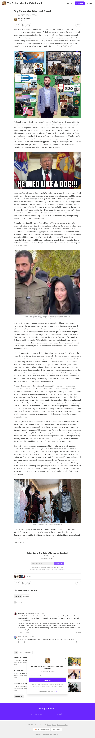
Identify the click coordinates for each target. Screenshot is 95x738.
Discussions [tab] (27, 652)
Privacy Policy (61, 686)
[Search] (68, 3)
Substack (38, 734)
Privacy (49, 725)
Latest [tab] (21, 652)
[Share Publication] (72, 3)
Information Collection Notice (47, 686)
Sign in (89, 3)
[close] (65, 658)
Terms (54, 725)
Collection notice (62, 725)
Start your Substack (42, 729)
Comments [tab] (18, 596)
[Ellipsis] (80, 613)
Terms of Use (56, 684)
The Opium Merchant (24, 18)
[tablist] (22, 596)
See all (17, 696)
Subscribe (79, 3)
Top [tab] (16, 652)
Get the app (56, 729)
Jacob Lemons (22, 637)
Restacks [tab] (26, 596)
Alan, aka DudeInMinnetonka (27, 613)
